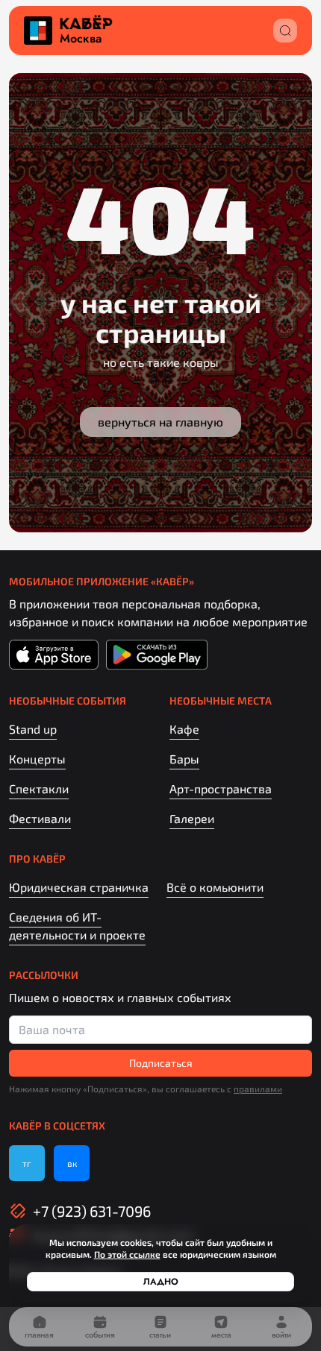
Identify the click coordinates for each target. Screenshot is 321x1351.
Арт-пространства (220, 788)
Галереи (191, 818)
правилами (258, 1088)
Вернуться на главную (160, 422)
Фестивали (40, 818)
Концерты (37, 759)
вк (72, 1163)
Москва (81, 39)
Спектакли (39, 788)
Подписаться (161, 1062)
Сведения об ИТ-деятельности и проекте (77, 926)
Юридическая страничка (79, 887)
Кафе (184, 729)
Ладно (160, 1281)
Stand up (33, 729)
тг (26, 1163)
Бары (184, 759)
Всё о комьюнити (215, 887)
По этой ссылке (127, 1254)
